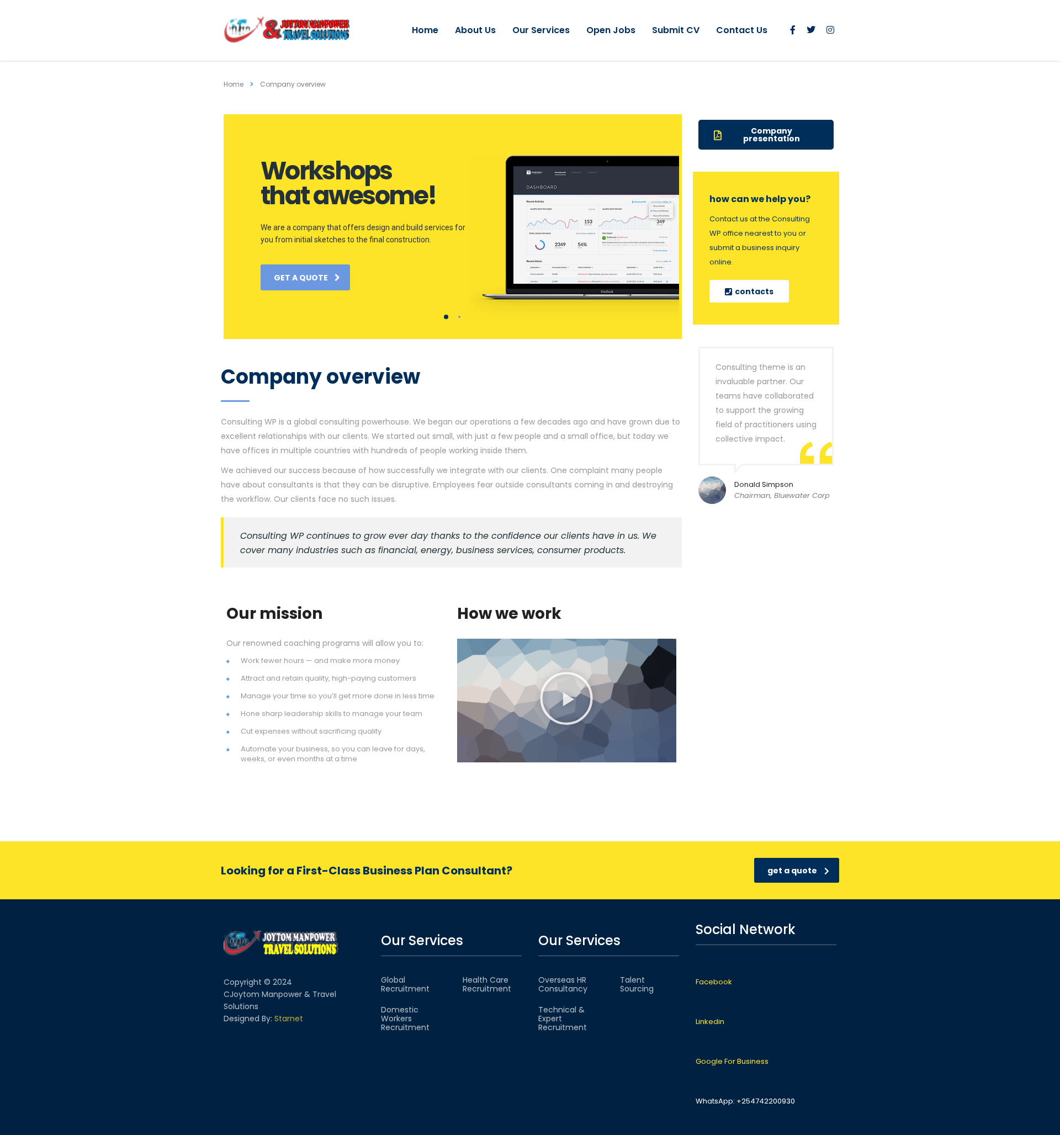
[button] (566, 700)
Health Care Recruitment (487, 984)
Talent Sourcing (637, 984)
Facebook (714, 982)
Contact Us (741, 30)
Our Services (541, 30)
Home (425, 30)
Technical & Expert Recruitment (562, 1018)
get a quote (301, 277)
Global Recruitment (405, 984)
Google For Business (732, 1061)
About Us (475, 30)
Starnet (288, 1018)
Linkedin (710, 1021)
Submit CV (675, 30)
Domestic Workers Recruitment (405, 1018)
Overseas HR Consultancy (562, 984)
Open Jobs (610, 30)
